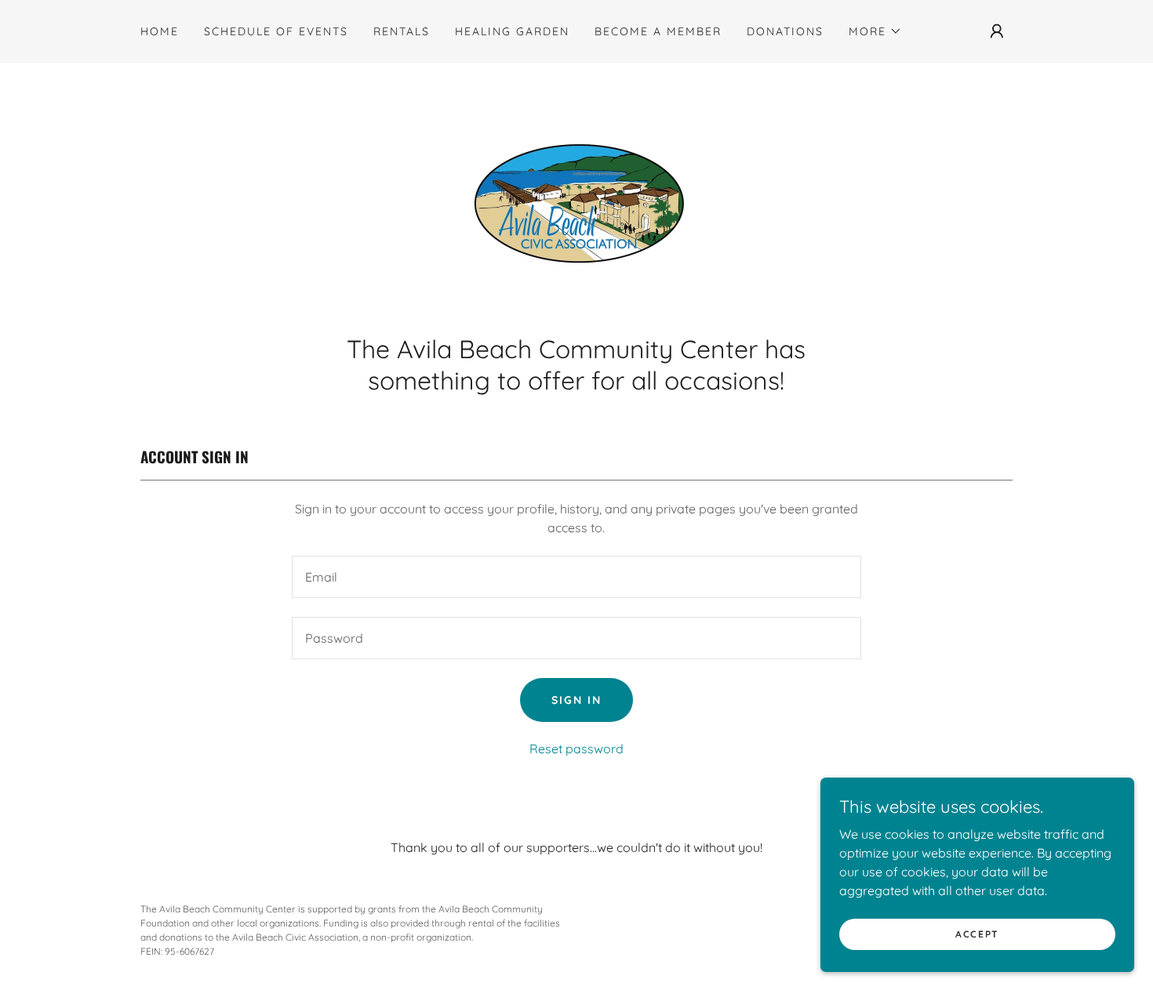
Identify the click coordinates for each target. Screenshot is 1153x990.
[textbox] (576, 577)
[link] (576, 203)
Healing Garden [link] (512, 31)
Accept (977, 934)
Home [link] (159, 31)
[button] (875, 31)
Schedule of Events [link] (276, 31)
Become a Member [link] (658, 31)
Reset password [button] (576, 748)
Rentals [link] (401, 31)
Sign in (576, 700)
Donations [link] (785, 31)
